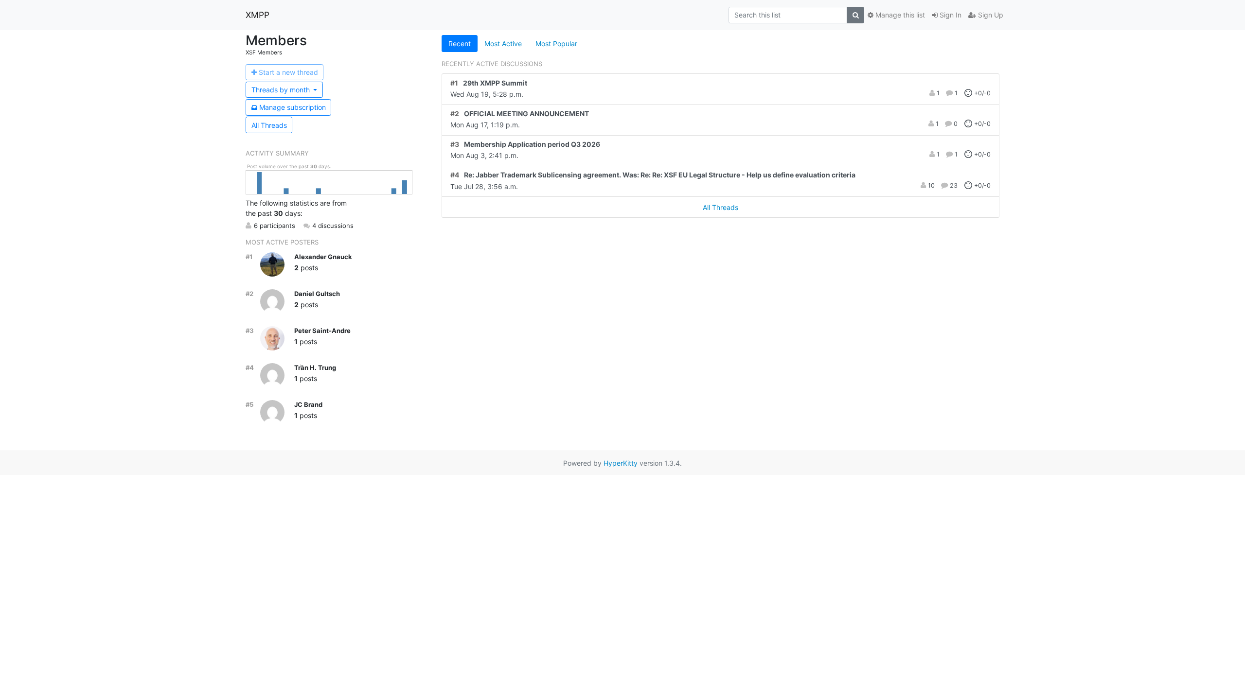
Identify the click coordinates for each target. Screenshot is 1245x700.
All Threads (269, 125)
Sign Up (989, 15)
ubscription (292, 107)
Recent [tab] (459, 43)
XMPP (257, 15)
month (281, 90)
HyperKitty (621, 463)
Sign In (949, 15)
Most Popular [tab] (556, 43)
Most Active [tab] (503, 43)
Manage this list (899, 15)
